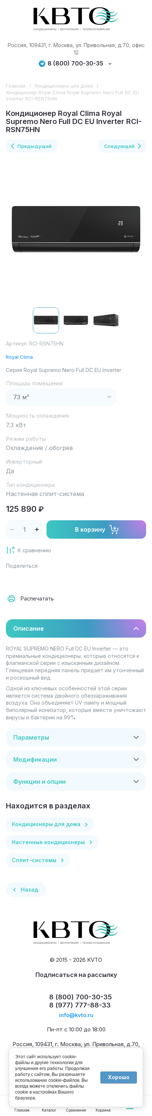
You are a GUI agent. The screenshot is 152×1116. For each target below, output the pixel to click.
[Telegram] (62, 580)
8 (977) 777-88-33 (80, 1005)
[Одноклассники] (45, 580)
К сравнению (34, 550)
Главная (15, 86)
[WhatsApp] (94, 580)
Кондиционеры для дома (64, 86)
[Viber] (78, 580)
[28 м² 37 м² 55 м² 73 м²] (61, 397)
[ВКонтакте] (29, 580)
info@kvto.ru (76, 1015)
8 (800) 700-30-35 (75, 63)
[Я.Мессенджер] (13, 580)
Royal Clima (19, 357)
